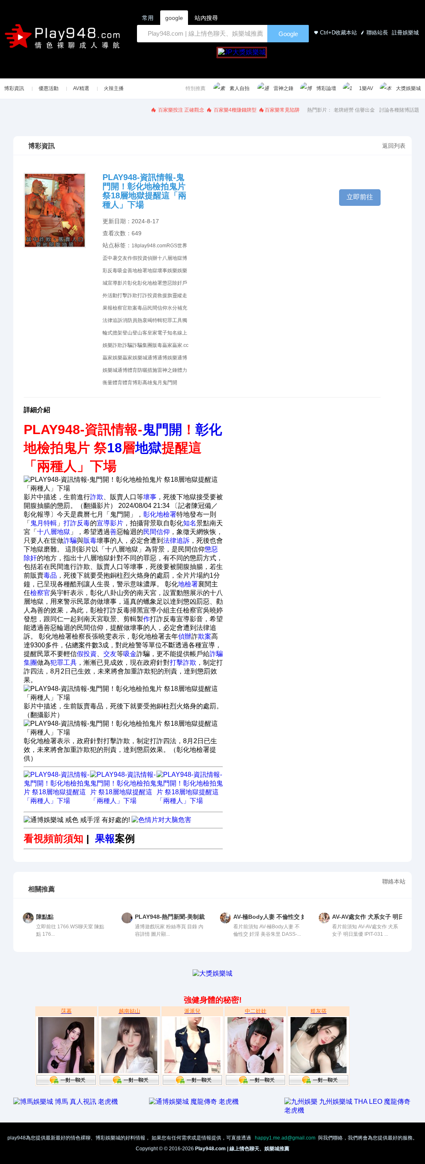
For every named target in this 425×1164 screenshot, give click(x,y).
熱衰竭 (144, 320)
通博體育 (127, 370)
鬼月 (157, 383)
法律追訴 (112, 320)
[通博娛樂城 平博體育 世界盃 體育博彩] (123, 800)
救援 (162, 295)
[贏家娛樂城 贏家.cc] (189, 800)
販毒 (157, 345)
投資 (152, 295)
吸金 (122, 270)
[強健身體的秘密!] (14, 981)
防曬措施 (147, 370)
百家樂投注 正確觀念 (180, 110)
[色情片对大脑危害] (161, 819)
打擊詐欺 (127, 295)
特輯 (157, 320)
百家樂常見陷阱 (282, 110)
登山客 (139, 333)
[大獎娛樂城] (212, 973)
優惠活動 (49, 88)
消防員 (129, 320)
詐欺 (117, 345)
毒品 (142, 308)
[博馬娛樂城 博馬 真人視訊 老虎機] (65, 1101)
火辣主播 (114, 88)
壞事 (162, 270)
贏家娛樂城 (134, 358)
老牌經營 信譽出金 (354, 110)
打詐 (142, 295)
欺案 (132, 308)
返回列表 (393, 145)
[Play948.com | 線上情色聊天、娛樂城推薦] (64, 39)
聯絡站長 (377, 32)
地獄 (152, 270)
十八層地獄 (169, 258)
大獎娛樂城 (408, 88)
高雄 (147, 383)
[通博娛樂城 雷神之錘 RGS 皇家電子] (57, 800)
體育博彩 (132, 383)
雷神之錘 (283, 88)
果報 (107, 308)
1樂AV (366, 88)
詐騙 (127, 345)
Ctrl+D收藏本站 (338, 32)
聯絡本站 (393, 881)
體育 (117, 383)
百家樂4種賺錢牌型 (234, 110)
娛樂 (172, 270)
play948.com (151, 246)
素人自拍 (239, 88)
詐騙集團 (142, 345)
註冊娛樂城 (404, 32)
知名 (172, 333)
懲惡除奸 (172, 283)
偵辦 (152, 258)
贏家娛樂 (112, 358)
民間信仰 (157, 308)
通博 (152, 358)
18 (134, 246)
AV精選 (81, 88)
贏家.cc (180, 345)
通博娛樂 (167, 358)
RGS (171, 246)
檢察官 (119, 308)
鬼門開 (169, 383)
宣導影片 (117, 283)
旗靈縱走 (177, 295)
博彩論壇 (326, 88)
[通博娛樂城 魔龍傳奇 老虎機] (194, 1101)
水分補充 (177, 308)
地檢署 (139, 270)
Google (288, 33)
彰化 (132, 283)
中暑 (112, 258)
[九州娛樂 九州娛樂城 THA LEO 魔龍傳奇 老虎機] (348, 1110)
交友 (122, 258)
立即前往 (360, 196)
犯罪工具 (172, 320)
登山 (127, 333)
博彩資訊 (14, 88)
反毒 (112, 270)
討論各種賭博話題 (399, 110)
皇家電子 (157, 333)
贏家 (167, 345)
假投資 (139, 258)
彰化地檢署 (149, 283)
